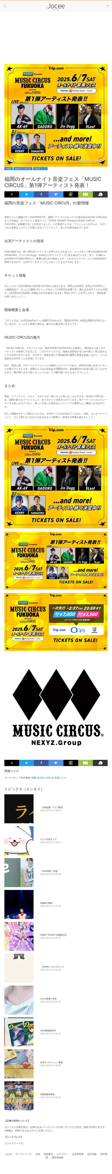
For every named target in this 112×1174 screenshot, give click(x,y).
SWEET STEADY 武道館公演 (53, 935)
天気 (37, 1154)
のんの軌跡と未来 (48, 998)
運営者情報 (57, 1157)
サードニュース (23, 1154)
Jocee (8, 1154)
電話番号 (48, 1154)
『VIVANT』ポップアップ (52, 966)
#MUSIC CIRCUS (23, 168)
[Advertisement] (56, 35)
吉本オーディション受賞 (51, 1062)
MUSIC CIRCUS (45, 777)
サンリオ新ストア (48, 839)
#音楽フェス (40, 168)
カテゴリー (62, 1154)
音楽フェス (60, 777)
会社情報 (92, 1154)
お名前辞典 (78, 1154)
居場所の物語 (46, 903)
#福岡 (8, 168)
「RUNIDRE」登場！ (49, 871)
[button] (4, 6)
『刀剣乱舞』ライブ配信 (51, 807)
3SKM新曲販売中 (48, 1030)
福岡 (33, 777)
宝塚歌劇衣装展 (47, 1094)
